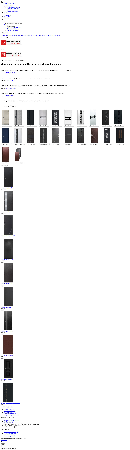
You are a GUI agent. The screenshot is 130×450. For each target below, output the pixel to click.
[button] (5, 21)
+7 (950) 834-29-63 (10, 72)
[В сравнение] (2, 262)
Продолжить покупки (6, 448)
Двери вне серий (6, 162)
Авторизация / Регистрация (14, 27)
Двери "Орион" (68, 125)
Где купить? (7, 16)
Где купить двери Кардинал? (53, 35)
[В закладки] (1, 262)
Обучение (6, 14)
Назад (2, 444)
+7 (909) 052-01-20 (10, 88)
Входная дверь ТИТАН (6, 331)
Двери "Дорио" (5, 125)
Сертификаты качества (18, 35)
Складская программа (19, 162)
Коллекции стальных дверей (11, 432)
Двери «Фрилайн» (31, 144)
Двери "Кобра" (118, 125)
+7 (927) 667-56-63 (8, 422)
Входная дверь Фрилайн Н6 (8, 235)
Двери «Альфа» (56, 144)
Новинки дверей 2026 (12, 11)
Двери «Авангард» (120, 144)
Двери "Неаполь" (18, 125)
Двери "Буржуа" (56, 125)
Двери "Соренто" (81, 125)
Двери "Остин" (43, 125)
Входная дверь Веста (6, 307)
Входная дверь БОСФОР (7, 259)
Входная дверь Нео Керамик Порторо (10, 403)
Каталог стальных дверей (13, 7)
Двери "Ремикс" (6, 144)
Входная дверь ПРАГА (6, 379)
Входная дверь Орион (6, 283)
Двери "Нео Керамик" (32, 125)
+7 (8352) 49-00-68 (8, 421)
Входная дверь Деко (6, 211)
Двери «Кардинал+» (44, 144)
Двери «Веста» (68, 144)
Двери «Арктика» (94, 144)
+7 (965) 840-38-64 (10, 95)
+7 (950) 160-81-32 (10, 80)
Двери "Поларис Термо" (82, 144)
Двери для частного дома (13, 8)
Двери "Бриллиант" (106, 125)
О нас (5, 12)
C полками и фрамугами (108, 144)
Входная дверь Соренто (7, 355)
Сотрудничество (8, 15)
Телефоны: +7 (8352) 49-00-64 (11, 420)
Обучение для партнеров (39, 35)
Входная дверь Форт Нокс (7, 188)
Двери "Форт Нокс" (94, 125)
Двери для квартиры (12, 9)
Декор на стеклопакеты (19, 144)
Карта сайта (4, 440)
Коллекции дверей (8, 5)
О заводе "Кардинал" (6, 35)
